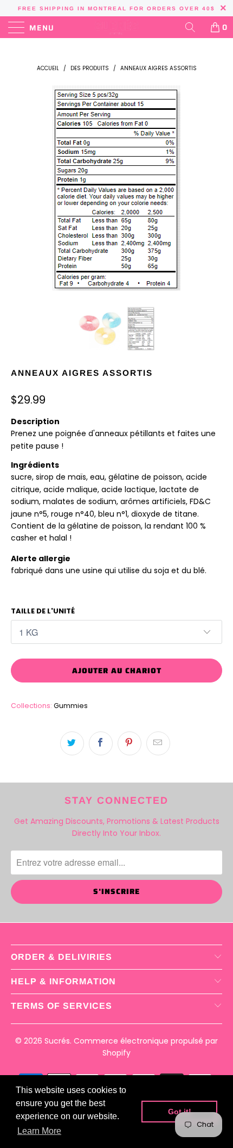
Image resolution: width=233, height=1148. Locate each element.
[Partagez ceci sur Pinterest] (129, 743)
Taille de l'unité (43, 611)
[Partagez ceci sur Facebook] (101, 743)
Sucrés (57, 1040)
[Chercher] (194, 27)
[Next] (211, 187)
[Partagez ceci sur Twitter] (72, 743)
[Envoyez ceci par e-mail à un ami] (158, 743)
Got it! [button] (179, 1111)
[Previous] (22, 187)
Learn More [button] (39, 1130)
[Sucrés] (117, 27)
